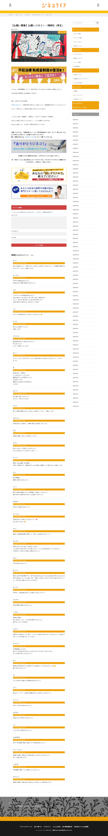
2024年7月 (75, 222)
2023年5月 (75, 279)
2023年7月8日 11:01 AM (20, 460)
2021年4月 (75, 381)
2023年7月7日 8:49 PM (19, 752)
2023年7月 (75, 271)
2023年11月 (76, 254)
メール (13, 237)
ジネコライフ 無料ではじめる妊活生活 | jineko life (59, 830)
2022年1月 (75, 344)
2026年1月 (75, 148)
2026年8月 (75, 119)
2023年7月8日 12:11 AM (20, 516)
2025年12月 (76, 152)
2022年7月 (75, 320)
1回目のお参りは (16, 105)
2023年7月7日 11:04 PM (20, 573)
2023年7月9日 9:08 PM (19, 355)
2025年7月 (75, 173)
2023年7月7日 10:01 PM (20, 631)
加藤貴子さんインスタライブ (81, 78)
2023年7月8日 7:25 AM (19, 489)
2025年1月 (75, 197)
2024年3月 (75, 238)
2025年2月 (75, 193)
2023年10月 (76, 259)
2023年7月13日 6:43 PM (20, 292)
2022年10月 (76, 308)
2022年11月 (76, 304)
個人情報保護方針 (78, 103)
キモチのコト (77, 70)
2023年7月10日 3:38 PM (20, 324)
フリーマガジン (78, 42)
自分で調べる (77, 50)
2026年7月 (75, 123)
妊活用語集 (77, 66)
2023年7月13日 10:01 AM (20, 311)
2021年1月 (75, 394)
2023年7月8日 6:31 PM (19, 420)
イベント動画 (77, 62)
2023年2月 (75, 291)
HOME (11, 14)
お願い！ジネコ (19, 14)
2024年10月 (76, 209)
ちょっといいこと (78, 95)
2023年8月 (75, 267)
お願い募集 (27, 14)
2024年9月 (75, 213)
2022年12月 (76, 299)
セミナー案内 (77, 33)
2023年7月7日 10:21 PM (20, 614)
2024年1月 (75, 246)
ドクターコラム (78, 54)
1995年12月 (76, 406)
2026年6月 (75, 127)
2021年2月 (75, 390)
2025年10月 (76, 160)
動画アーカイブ (78, 58)
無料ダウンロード (78, 46)
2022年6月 (75, 324)
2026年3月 (75, 140)
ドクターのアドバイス (79, 29)
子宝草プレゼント (78, 99)
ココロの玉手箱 (78, 82)
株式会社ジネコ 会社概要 (80, 107)
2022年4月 (75, 332)
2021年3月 (75, 385)
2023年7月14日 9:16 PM (20, 277)
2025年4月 (75, 185)
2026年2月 (75, 144)
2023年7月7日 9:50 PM (19, 646)
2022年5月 (75, 328)
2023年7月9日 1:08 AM (19, 370)
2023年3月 (75, 287)
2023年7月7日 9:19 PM (19, 677)
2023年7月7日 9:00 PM (19, 727)
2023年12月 (76, 250)
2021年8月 (75, 365)
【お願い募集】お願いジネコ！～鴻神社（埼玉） (42, 14)
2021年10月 (76, 357)
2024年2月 (75, 242)
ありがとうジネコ (30, 137)
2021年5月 (75, 377)
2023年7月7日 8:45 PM (19, 767)
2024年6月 (75, 226)
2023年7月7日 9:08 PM (19, 715)
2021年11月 (76, 353)
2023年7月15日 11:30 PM (20, 263)
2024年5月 (75, 230)
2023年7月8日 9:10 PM (19, 408)
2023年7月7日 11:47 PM (20, 531)
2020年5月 (75, 398)
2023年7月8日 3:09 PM (19, 433)
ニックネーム (14, 231)
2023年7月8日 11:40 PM (20, 393)
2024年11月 (76, 205)
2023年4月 (75, 283)
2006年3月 (75, 402)
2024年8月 (75, 218)
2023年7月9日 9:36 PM (19, 338)
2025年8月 (75, 168)
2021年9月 (75, 361)
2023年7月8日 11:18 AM (20, 445)
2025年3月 (75, 189)
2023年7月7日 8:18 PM (19, 779)
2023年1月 (75, 295)
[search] (97, 22)
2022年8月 (75, 316)
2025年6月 (75, 177)
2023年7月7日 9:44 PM (19, 663)
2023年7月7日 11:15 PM (20, 560)
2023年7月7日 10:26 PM (20, 602)
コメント (14, 215)
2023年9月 (75, 263)
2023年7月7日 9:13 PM (19, 702)
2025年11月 (76, 156)
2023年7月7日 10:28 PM (20, 589)
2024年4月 (75, 234)
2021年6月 (75, 373)
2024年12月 (76, 201)
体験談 (75, 91)
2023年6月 (75, 275)
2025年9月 (75, 164)
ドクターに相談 (78, 37)
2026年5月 (75, 132)
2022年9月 (75, 312)
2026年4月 (75, 136)
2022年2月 (75, 340)
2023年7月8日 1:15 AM (19, 504)
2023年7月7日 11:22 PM (20, 543)
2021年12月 (76, 349)
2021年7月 (75, 369)
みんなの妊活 (77, 87)
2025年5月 (75, 181)
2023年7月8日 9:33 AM (19, 474)
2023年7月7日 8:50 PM (19, 739)
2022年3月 (75, 336)
